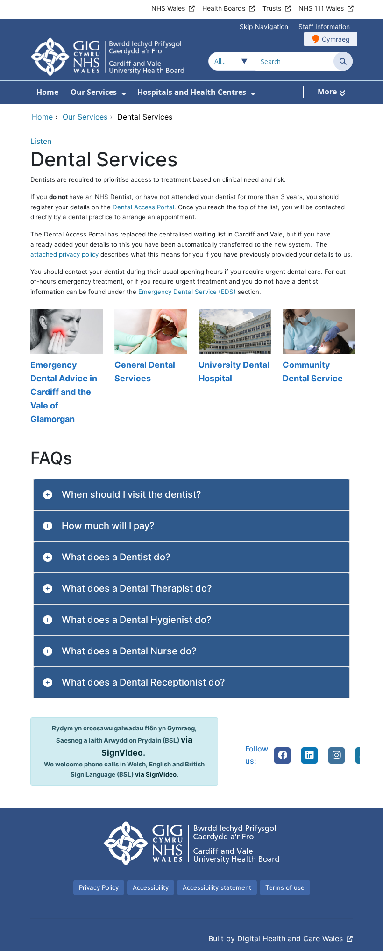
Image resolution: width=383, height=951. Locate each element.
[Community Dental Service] (317, 367)
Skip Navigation (264, 26)
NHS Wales (168, 8)
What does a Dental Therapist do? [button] (137, 588)
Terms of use (285, 887)
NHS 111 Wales (321, 8)
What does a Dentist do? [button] (116, 557)
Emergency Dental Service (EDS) (187, 291)
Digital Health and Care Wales (290, 938)
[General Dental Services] (149, 367)
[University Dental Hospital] (233, 367)
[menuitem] (124, 93)
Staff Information (324, 26)
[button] (282, 755)
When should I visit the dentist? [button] (131, 494)
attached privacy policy (64, 254)
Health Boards (223, 8)
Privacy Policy (99, 887)
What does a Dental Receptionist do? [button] (143, 682)
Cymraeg (336, 39)
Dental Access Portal (143, 207)
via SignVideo (156, 774)
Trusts (271, 8)
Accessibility (151, 887)
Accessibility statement (217, 887)
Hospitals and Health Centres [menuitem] (191, 92)
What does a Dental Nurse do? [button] (129, 651)
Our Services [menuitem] (94, 92)
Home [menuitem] (47, 92)
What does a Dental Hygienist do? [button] (137, 619)
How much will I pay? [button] (108, 525)
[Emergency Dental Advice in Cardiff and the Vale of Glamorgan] (65, 367)
